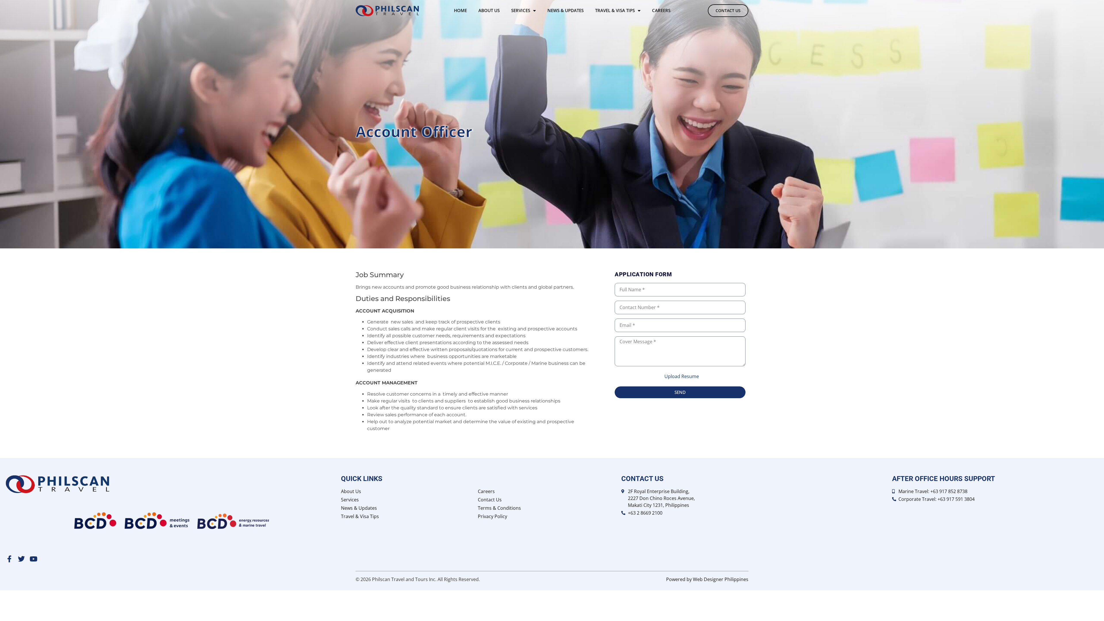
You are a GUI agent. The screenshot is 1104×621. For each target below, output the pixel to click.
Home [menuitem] (460, 10)
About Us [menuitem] (489, 10)
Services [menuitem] (520, 10)
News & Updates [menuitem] (565, 10)
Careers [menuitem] (661, 10)
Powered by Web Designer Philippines (707, 579)
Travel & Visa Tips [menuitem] (615, 10)
